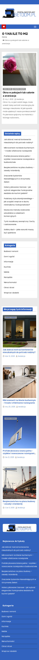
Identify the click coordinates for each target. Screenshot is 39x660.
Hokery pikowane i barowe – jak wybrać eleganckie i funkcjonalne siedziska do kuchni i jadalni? (18, 190)
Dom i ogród (9, 256)
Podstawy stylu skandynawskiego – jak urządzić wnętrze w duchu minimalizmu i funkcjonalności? (19, 201)
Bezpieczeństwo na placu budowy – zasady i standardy (19, 502)
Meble (6, 272)
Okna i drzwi (7, 89)
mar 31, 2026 (10, 356)
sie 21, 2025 (10, 457)
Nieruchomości (10, 282)
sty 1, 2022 (9, 99)
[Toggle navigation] (35, 26)
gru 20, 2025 (10, 407)
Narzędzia (8, 277)
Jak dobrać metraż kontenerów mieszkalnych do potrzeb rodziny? (19, 351)
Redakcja (20, 99)
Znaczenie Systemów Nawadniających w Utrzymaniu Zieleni (17, 178)
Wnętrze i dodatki (19, 89)
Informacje (8, 261)
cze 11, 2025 (10, 508)
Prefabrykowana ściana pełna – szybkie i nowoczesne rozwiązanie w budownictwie (19, 159)
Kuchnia (7, 267)
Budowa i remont (11, 251)
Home (4, 37)
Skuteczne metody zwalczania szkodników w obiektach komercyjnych (17, 213)
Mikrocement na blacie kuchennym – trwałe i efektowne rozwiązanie (19, 401)
